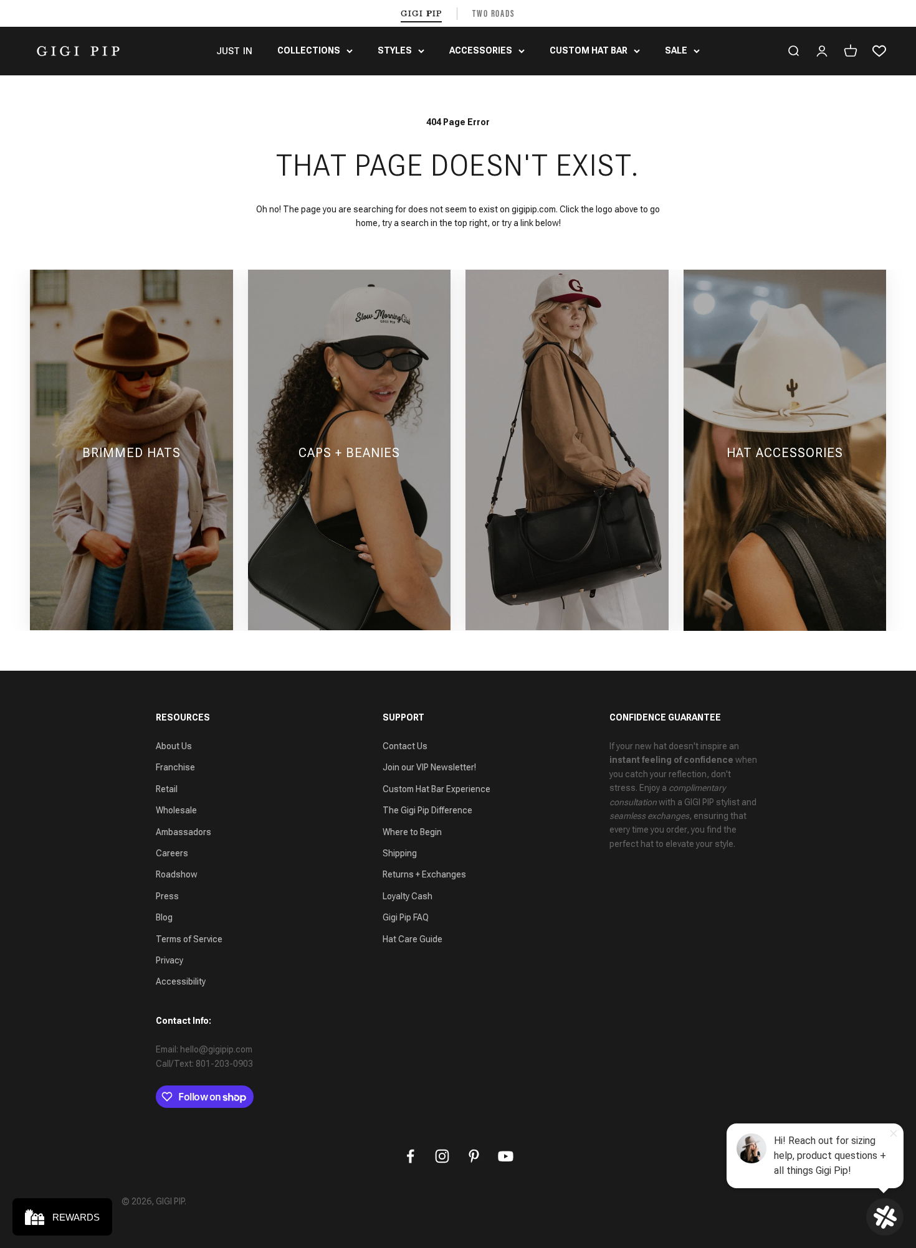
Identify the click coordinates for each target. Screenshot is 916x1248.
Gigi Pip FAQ (406, 917)
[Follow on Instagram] (442, 1156)
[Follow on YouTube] (505, 1156)
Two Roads (493, 13)
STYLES (395, 50)
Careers (172, 853)
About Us (174, 746)
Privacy (169, 960)
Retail (167, 789)
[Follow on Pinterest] (473, 1156)
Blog (164, 917)
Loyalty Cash (407, 896)
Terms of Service (189, 939)
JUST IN (234, 51)
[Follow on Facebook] (410, 1156)
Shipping (400, 853)
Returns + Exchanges (424, 874)
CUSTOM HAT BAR (588, 50)
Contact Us (405, 746)
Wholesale (176, 810)
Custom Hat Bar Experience (436, 789)
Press (167, 896)
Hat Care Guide (412, 939)
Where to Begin (412, 832)
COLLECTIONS (308, 50)
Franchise (175, 767)
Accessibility (181, 981)
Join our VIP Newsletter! (429, 767)
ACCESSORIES (480, 50)
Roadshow (177, 874)
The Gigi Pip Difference (427, 810)
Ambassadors (183, 832)
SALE (676, 50)
